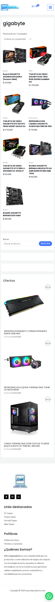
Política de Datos (11, 540)
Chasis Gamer (10, 517)
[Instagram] (12, 497)
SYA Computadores (12, 556)
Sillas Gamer (9, 524)
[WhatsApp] (18, 497)
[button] (49, 596)
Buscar (6, 239)
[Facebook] (6, 497)
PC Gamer (8, 513)
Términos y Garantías (13, 544)
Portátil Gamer (10, 520)
